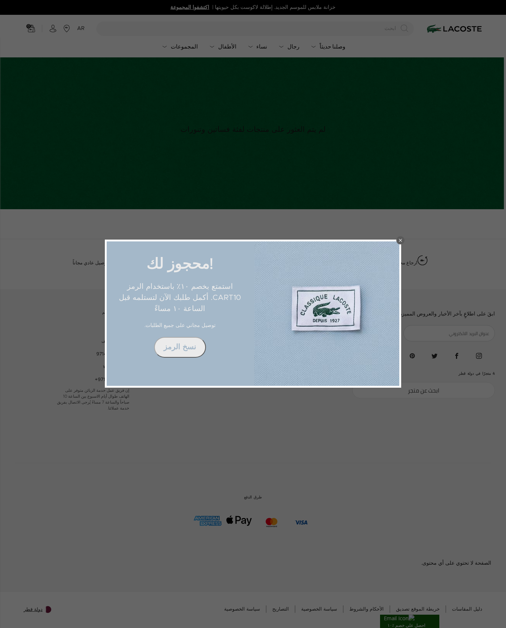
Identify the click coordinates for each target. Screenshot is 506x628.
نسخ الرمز (180, 347)
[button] (400, 240)
